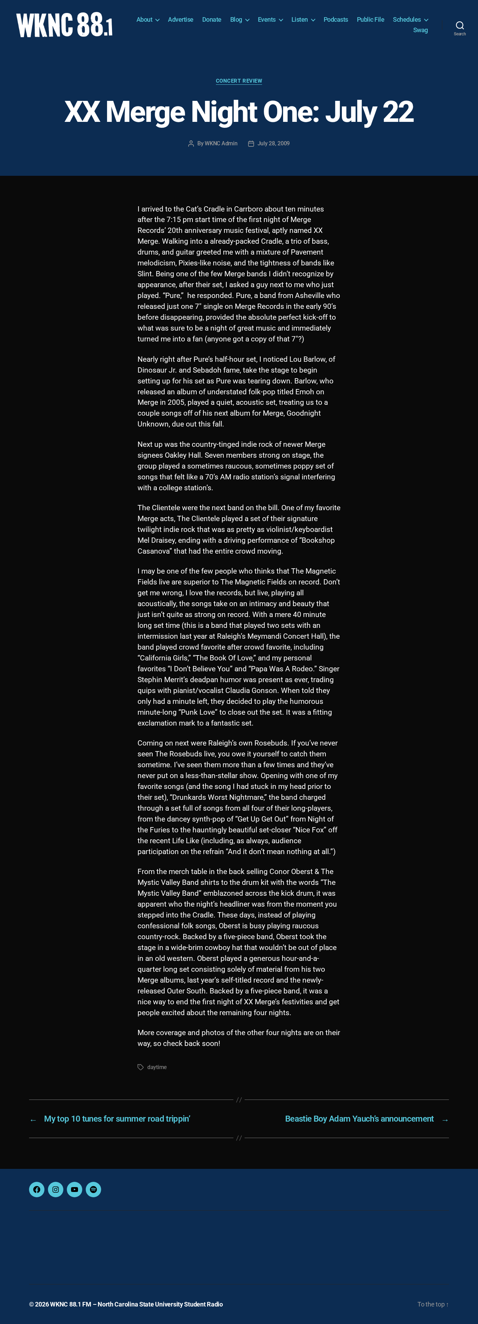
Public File (371, 19)
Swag (420, 30)
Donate (212, 19)
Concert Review (239, 81)
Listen (299, 19)
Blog (236, 19)
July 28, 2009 (274, 143)
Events (267, 19)
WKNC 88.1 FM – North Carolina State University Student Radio (136, 1304)
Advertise (181, 19)
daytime (157, 1067)
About (144, 19)
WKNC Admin (221, 143)
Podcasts (336, 19)
